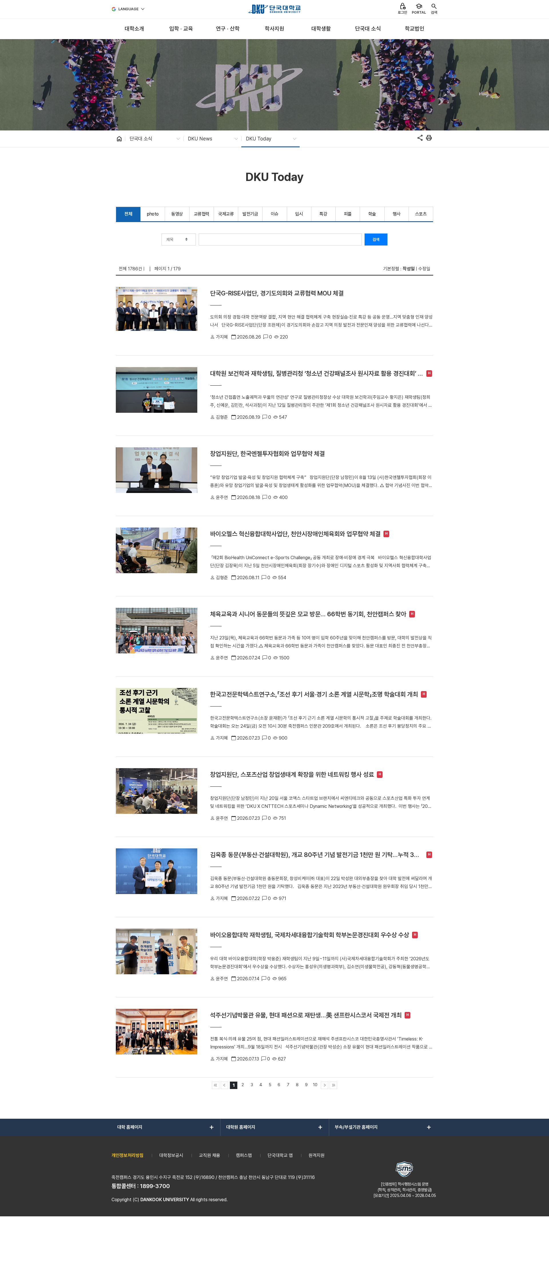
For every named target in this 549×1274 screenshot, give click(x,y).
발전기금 (250, 214)
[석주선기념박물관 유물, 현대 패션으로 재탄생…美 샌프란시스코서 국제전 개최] (156, 1037)
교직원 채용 (209, 1155)
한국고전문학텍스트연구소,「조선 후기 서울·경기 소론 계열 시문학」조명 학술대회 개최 (314, 694)
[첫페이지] (215, 1085)
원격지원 (317, 1155)
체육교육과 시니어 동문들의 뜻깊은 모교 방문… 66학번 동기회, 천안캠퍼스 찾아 (308, 614)
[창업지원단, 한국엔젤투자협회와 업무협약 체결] (156, 475)
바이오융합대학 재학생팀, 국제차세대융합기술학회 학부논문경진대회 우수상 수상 (309, 935)
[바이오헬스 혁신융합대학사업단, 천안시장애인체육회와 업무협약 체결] (156, 556)
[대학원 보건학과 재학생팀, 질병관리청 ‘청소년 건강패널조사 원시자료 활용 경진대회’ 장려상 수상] (156, 395)
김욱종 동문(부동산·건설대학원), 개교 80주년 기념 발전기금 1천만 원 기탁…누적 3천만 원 (314, 855)
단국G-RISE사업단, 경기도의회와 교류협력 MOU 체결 (277, 293)
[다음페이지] (324, 1085)
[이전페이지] (224, 1085)
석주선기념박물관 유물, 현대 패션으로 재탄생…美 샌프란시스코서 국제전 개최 (306, 1015)
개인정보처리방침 (128, 1155)
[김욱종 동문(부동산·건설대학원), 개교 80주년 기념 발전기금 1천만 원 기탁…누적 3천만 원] (156, 876)
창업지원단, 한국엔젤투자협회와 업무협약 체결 (267, 453)
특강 (323, 214)
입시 (299, 214)
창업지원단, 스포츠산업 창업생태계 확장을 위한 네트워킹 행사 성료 (292, 774)
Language (128, 9)
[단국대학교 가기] (274, 9)
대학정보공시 (171, 1155)
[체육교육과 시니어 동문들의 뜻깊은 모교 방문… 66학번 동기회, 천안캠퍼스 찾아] (156, 636)
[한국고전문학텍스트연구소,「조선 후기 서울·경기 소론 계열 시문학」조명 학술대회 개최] (156, 716)
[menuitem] (134, 29)
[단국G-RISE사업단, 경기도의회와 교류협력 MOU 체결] (156, 315)
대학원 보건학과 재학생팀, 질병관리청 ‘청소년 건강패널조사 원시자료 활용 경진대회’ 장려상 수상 (316, 373)
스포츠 (421, 214)
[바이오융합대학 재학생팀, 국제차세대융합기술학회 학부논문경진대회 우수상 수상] (156, 957)
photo (153, 214)
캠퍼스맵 (244, 1155)
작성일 (409, 268)
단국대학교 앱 (280, 1155)
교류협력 (201, 214)
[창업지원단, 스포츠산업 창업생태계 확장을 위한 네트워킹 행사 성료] (156, 796)
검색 (376, 239)
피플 (348, 214)
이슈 (275, 214)
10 (315, 1084)
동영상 (177, 214)
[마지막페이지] (333, 1085)
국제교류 (226, 214)
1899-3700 (155, 1186)
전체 (128, 214)
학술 (372, 214)
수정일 (424, 268)
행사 (396, 214)
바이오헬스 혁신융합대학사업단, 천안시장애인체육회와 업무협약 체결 (295, 534)
